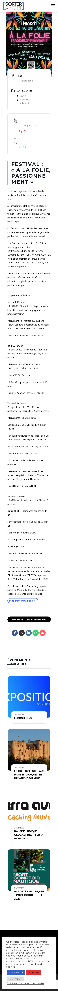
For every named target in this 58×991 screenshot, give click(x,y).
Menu (53, 6)
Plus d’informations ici (22, 600)
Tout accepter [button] (16, 972)
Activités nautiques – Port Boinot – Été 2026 (29, 895)
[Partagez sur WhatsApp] (35, 633)
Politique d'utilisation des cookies (25, 983)
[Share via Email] (42, 633)
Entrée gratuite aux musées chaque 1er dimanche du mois (29, 775)
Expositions (23, 718)
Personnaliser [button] (15, 979)
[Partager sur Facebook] (15, 633)
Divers (23, 95)
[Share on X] (22, 633)
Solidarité (24, 103)
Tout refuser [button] (33, 972)
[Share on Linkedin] (29, 633)
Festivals (24, 99)
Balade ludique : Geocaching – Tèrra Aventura (28, 835)
